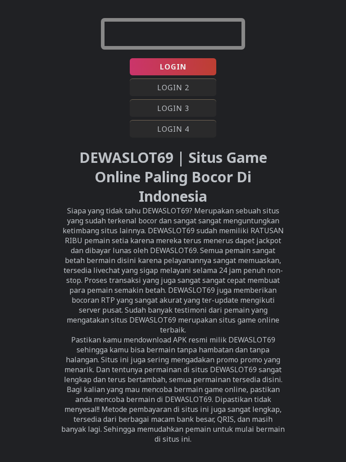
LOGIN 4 (173, 129)
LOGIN (173, 67)
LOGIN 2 (173, 87)
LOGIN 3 (173, 108)
